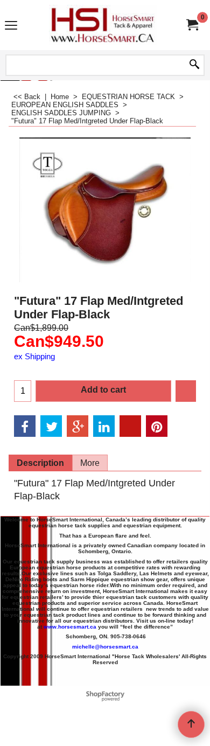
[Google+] (77, 426)
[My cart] (192, 25)
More (90, 463)
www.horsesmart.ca (70, 627)
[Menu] (11, 26)
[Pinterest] (156, 426)
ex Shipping (34, 356)
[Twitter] (51, 426)
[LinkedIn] (104, 426)
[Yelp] (130, 426)
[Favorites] (186, 391)
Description (40, 463)
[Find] (194, 65)
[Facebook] (25, 426)
